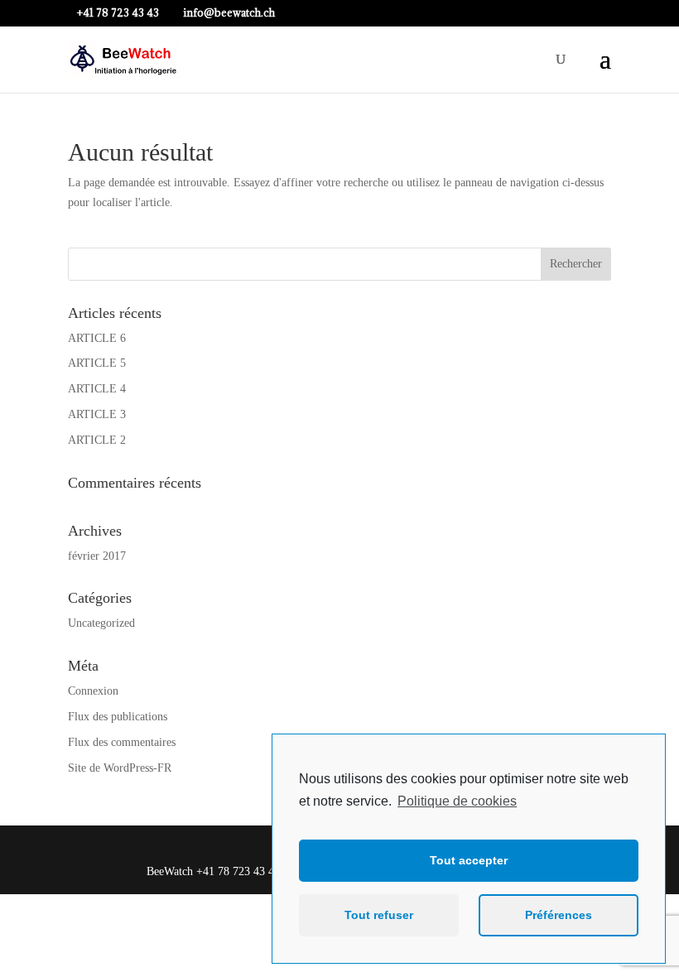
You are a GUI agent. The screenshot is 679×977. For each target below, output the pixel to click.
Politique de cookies (457, 801)
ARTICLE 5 (97, 363)
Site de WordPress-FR (119, 768)
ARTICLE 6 (97, 338)
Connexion (93, 691)
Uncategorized (101, 623)
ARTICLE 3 (97, 414)
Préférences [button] (558, 915)
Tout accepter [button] (469, 860)
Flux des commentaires (122, 742)
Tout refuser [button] (378, 915)
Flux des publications (117, 716)
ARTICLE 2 (97, 440)
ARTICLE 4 (97, 389)
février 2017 (97, 556)
